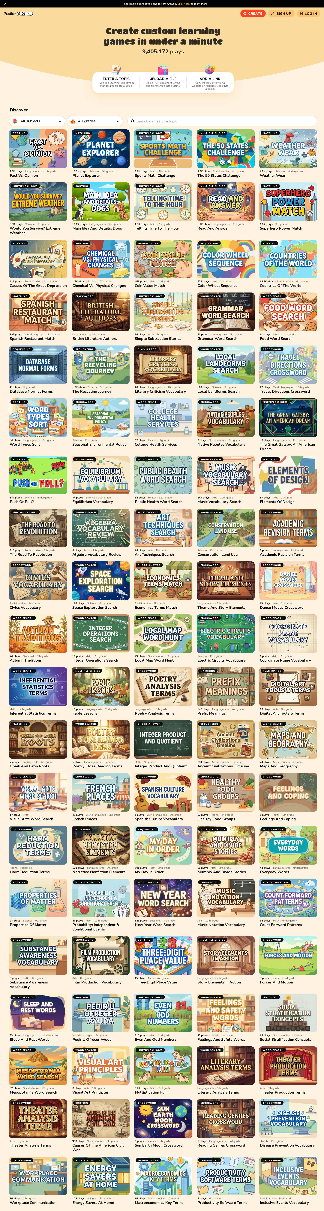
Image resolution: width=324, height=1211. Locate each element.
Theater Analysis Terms (30, 1145)
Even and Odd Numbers (156, 1039)
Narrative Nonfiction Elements (98, 871)
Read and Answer (213, 228)
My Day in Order (149, 871)
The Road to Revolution (31, 554)
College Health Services (156, 444)
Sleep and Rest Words (30, 1039)
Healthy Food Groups (216, 819)
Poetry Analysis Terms (155, 713)
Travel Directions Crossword (285, 391)
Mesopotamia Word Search (33, 1092)
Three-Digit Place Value (156, 982)
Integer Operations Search (95, 660)
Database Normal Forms (31, 391)
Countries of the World (281, 285)
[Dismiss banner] (5, 3)
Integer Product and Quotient (161, 766)
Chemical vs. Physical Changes (99, 285)
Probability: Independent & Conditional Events (95, 927)
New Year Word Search (155, 924)
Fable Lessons (85, 713)
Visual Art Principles (90, 1092)
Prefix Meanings (211, 713)
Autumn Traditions (26, 660)
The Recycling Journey (91, 391)
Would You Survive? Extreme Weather (35, 230)
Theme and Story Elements (221, 607)
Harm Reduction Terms (30, 871)
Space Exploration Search (94, 607)
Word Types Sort (25, 444)
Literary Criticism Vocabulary (160, 391)
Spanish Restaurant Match (32, 338)
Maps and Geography (279, 766)
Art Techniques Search (154, 554)
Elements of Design (277, 501)
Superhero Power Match (281, 228)
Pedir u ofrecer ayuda (92, 1039)
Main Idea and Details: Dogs (97, 228)
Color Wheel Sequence (217, 285)
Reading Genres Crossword (221, 1145)
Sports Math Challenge (155, 175)
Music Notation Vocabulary (221, 924)
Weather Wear (273, 175)
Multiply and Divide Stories (221, 871)
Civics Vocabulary (25, 607)
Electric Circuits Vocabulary (221, 660)
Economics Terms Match (156, 607)
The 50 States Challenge (218, 175)
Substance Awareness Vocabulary (29, 984)
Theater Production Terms (283, 1092)
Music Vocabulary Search (219, 501)
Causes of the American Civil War (98, 1147)
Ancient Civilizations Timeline (223, 766)
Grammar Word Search (217, 338)
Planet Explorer (86, 175)
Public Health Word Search (158, 501)
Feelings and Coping (278, 819)
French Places (84, 819)
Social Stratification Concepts (285, 1039)
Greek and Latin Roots (29, 766)
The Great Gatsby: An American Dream (287, 446)
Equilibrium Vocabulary (92, 501)
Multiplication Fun (150, 1092)
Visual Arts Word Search (31, 819)
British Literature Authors (94, 338)
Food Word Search (276, 338)
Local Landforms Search (218, 391)
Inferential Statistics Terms (33, 713)
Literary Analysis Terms (218, 1092)
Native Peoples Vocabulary (221, 444)
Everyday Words (274, 871)
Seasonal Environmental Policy (99, 444)
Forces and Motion (276, 982)
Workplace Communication (33, 1202)
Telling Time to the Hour (157, 228)
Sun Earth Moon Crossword (159, 1145)
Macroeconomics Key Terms (159, 1202)
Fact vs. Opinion (24, 175)
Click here (184, 3)
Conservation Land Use (217, 554)
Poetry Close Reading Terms (97, 766)
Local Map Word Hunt (154, 660)
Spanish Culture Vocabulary (159, 819)
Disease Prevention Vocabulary (287, 1145)
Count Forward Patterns (281, 924)
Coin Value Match (150, 285)
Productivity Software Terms (222, 1202)
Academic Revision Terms (282, 554)
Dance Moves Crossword (282, 607)
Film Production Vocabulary (97, 982)
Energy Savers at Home (93, 1202)
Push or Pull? (22, 501)
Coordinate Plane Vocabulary (285, 660)
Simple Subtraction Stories (158, 338)
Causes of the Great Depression (38, 285)
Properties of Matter (28, 924)
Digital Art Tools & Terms (282, 713)
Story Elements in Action (219, 982)
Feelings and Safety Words (221, 1039)
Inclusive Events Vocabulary (284, 1202)
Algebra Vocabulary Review (97, 554)
